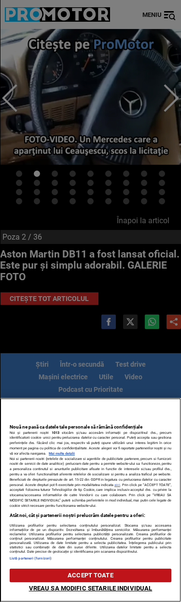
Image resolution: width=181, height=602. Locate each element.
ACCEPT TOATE (90, 575)
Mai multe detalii (62, 453)
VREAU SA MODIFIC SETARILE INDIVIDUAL (91, 588)
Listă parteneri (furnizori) (31, 558)
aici (117, 485)
